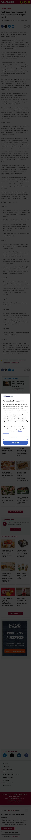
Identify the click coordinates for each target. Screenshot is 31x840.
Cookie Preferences (15, 438)
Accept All (15, 442)
